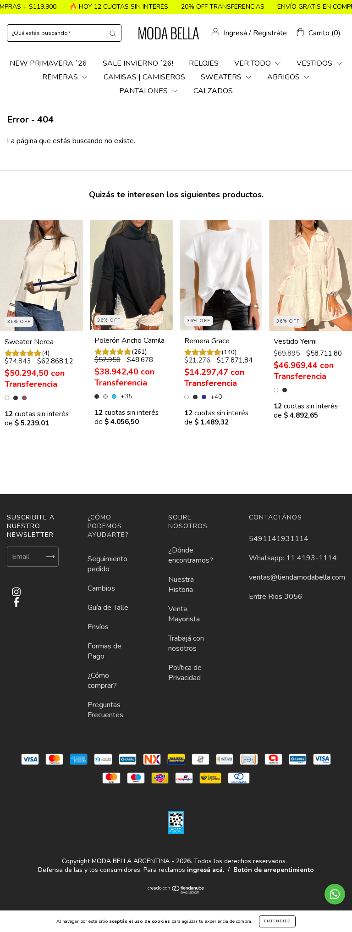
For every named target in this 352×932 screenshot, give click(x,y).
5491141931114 (278, 539)
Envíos (98, 627)
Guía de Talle (108, 608)
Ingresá (235, 33)
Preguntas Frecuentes (105, 710)
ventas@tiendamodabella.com (297, 577)
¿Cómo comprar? (102, 680)
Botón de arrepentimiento (273, 869)
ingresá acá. (205, 869)
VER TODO (253, 63)
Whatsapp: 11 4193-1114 (293, 558)
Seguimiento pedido (107, 564)
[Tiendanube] (176, 892)
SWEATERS (222, 77)
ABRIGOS (284, 77)
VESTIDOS (315, 63)
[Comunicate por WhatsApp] (334, 894)
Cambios (101, 588)
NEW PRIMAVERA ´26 (48, 63)
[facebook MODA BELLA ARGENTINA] (16, 602)
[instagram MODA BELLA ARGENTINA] (16, 592)
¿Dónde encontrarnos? (190, 555)
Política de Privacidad (185, 673)
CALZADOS (213, 91)
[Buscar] (113, 33)
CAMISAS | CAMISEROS (144, 77)
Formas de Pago (104, 651)
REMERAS (61, 77)
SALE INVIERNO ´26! (138, 63)
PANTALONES (144, 91)
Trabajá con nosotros (186, 643)
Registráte (270, 33)
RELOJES (204, 63)
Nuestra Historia (181, 585)
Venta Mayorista (184, 614)
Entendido (277, 921)
